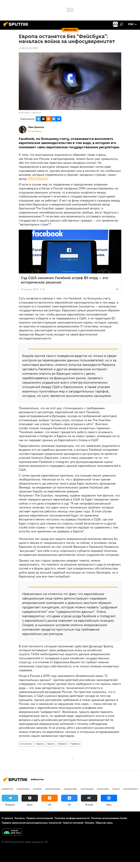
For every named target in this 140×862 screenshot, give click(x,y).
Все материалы (34, 131)
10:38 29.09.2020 (28, 48)
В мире (37, 788)
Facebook (62, 743)
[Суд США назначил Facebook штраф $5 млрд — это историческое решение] (70, 251)
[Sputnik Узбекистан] (17, 27)
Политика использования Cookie (109, 818)
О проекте (7, 818)
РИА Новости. (38, 179)
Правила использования (39, 818)
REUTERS (25, 112)
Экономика (52, 788)
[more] (117, 289)
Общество (70, 788)
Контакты (20, 818)
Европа (39, 743)
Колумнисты (26, 743)
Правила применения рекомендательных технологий (31, 822)
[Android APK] (12, 832)
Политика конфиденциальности (72, 818)
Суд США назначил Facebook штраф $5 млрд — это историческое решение (64, 279)
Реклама (89, 822)
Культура (103, 788)
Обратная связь (104, 822)
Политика (23, 788)
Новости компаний (73, 822)
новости (7, 788)
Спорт (116, 788)
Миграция (87, 788)
